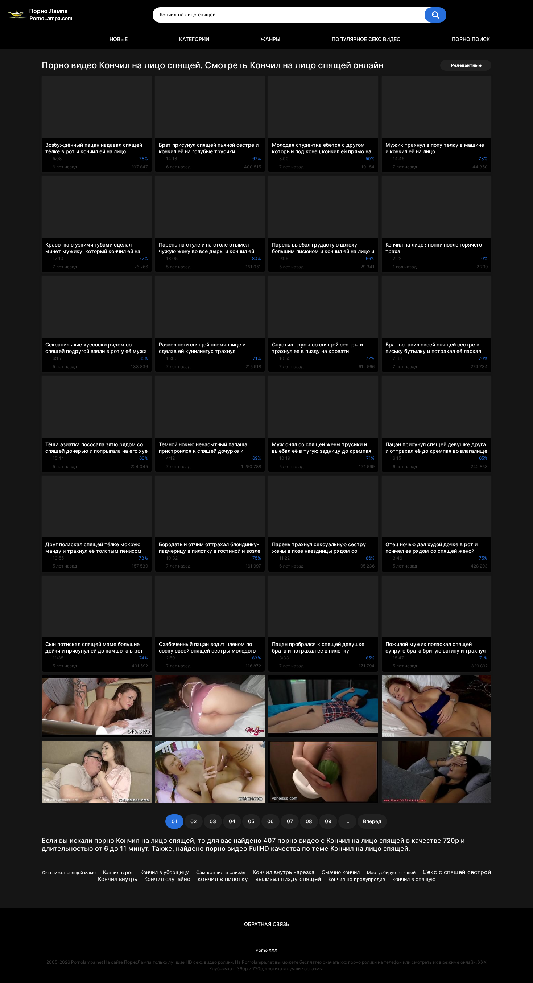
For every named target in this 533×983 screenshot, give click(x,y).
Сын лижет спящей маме (69, 872)
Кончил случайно (167, 879)
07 (290, 821)
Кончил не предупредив (357, 879)
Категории (194, 39)
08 (309, 821)
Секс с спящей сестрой (457, 872)
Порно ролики (51, 39)
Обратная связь (266, 924)
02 (193, 821)
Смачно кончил (341, 872)
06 (270, 821)
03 (213, 821)
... (347, 821)
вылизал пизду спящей (288, 878)
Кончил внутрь (117, 879)
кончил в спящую (413, 879)
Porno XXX (266, 950)
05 (251, 821)
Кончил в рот (118, 872)
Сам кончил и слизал (220, 872)
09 (328, 821)
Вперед (372, 821)
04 (232, 821)
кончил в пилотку (223, 878)
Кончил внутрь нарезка (283, 872)
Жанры (270, 39)
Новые (119, 39)
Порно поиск (471, 39)
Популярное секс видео (366, 39)
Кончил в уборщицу (164, 872)
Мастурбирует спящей (391, 872)
